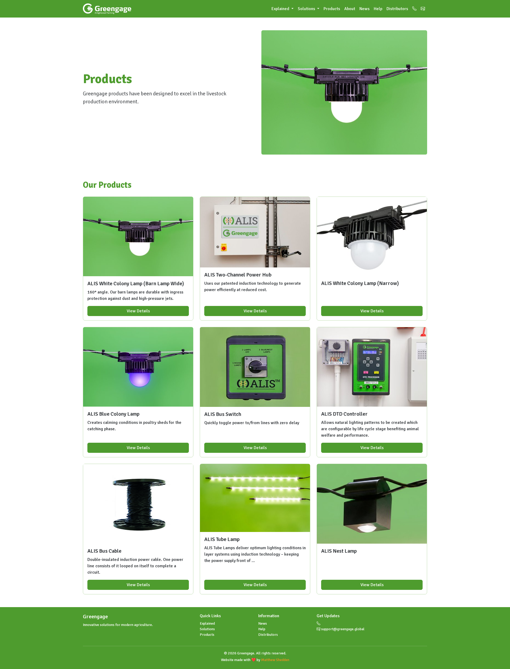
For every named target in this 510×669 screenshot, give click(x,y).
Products (332, 8)
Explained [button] (280, 8)
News (364, 8)
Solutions (207, 629)
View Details (138, 311)
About (349, 8)
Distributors (397, 8)
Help (378, 8)
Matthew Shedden (275, 660)
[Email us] (423, 8)
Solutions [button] (307, 8)
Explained (207, 623)
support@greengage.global (342, 629)
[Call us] (414, 8)
